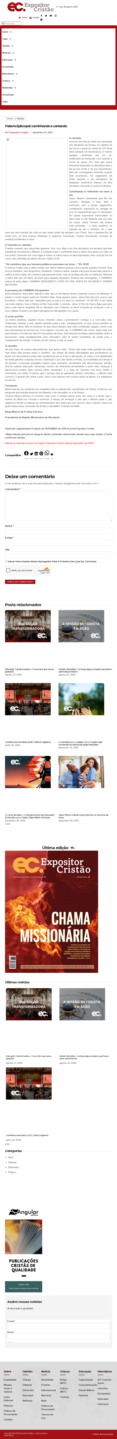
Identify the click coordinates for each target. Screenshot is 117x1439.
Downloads (8, 94)
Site (7, 549)
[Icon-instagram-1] (56, 16)
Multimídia (7, 87)
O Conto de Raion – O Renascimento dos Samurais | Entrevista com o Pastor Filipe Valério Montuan (30, 816)
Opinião (6, 45)
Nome (9, 525)
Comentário (13, 489)
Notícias (6, 52)
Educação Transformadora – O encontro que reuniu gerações (29, 670)
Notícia (20, 118)
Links (5, 101)
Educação (7, 59)
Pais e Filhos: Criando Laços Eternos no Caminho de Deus (83, 816)
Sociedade (7, 66)
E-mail (9, 537)
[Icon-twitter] (46, 16)
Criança (6, 80)
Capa (5, 38)
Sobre (5, 31)
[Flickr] (41, 20)
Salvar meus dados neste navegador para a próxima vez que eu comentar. (52, 561)
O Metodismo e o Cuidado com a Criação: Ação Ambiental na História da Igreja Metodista (80, 743)
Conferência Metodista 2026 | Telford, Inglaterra (28, 742)
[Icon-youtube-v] (51, 16)
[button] (26, 455)
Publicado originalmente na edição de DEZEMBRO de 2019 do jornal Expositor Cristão (50, 428)
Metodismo (8, 73)
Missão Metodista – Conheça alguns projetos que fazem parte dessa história (85, 670)
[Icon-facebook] (41, 16)
